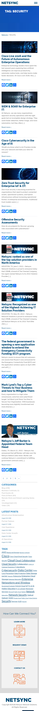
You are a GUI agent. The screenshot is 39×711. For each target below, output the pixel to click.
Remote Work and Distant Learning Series (18, 498)
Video (4, 505)
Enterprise (17, 576)
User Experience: (8, 527)
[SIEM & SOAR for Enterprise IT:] (19, 98)
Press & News (7, 495)
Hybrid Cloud (20, 586)
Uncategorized (7, 503)
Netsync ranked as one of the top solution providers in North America (19, 259)
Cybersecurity (9, 570)
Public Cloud (25, 598)
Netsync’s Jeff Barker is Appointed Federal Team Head (17, 444)
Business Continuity (9, 491)
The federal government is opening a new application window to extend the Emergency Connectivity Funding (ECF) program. (18, 347)
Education (10, 576)
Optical (30, 595)
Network (30, 592)
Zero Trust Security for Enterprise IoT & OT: (15, 185)
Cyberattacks (20, 567)
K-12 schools (20, 589)
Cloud (11, 560)
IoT (27, 586)
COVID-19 (31, 564)
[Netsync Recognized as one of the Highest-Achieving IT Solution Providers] (19, 297)
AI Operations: (7, 539)
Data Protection (20, 573)
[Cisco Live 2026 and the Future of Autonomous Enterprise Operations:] (19, 48)
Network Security (18, 595)
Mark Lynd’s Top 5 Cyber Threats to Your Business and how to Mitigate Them (18, 387)
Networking (5, 595)
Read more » (6, 80)
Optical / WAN (7, 598)
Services (15, 601)
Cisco (5, 556)
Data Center (25, 570)
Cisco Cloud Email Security (19, 557)
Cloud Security (9, 564)
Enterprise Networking (15, 579)
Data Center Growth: (10, 533)
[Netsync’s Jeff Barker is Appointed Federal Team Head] (19, 431)
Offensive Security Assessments (13, 221)
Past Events (6, 493)
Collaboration (22, 564)
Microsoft (11, 592)
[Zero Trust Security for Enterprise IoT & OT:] (19, 175)
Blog (3, 488)
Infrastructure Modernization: (13, 515)
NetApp (23, 592)
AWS (4, 553)
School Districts (33, 598)
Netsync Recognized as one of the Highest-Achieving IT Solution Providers (19, 307)
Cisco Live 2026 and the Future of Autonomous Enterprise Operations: (16, 59)
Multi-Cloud (17, 592)
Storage (24, 601)
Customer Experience (8, 567)
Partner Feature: (8, 521)
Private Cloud (17, 598)
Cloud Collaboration (25, 561)
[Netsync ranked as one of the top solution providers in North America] (19, 250)
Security (6, 601)
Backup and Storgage (13, 552)
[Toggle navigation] (36, 3)
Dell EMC (4, 576)
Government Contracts (8, 586)
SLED (20, 601)
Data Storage (31, 573)
